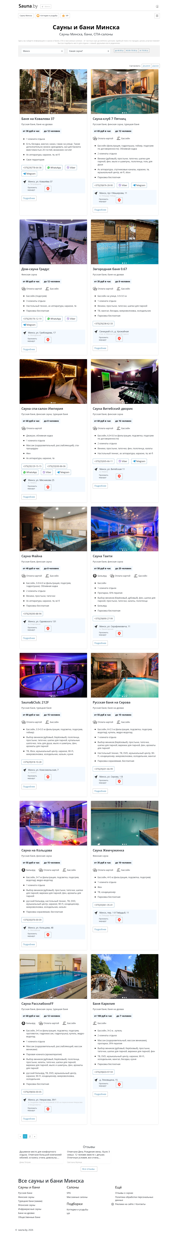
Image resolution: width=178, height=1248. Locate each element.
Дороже (155, 66)
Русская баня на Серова (111, 702)
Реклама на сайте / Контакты (130, 1204)
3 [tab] (54, 112)
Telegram (30, 173)
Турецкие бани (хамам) (30, 1201)
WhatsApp (55, 167)
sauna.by (22, 1229)
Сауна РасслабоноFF (37, 1003)
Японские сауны (26, 1205)
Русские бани (25, 1192)
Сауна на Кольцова (36, 850)
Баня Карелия (104, 1003)
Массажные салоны (77, 1197)
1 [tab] (51, 112)
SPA (69, 1192)
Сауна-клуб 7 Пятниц (109, 118)
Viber (72, 167)
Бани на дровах (26, 1213)
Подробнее (29, 198)
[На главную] (28, 5)
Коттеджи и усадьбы (77, 1209)
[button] (48, 189)
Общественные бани (29, 1217)
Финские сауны (26, 1197)
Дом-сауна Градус (35, 269)
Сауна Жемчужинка (108, 850)
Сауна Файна (31, 556)
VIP (68, 1213)
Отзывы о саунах (124, 1192)
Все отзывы (88, 1168)
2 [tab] (53, 112)
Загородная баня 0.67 (110, 269)
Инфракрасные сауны (29, 1209)
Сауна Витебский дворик (113, 408)
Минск (47, 6)
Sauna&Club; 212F (35, 702)
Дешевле (146, 66)
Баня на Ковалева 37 (37, 118)
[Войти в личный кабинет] (157, 6)
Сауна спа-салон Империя (42, 408)
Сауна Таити (102, 556)
